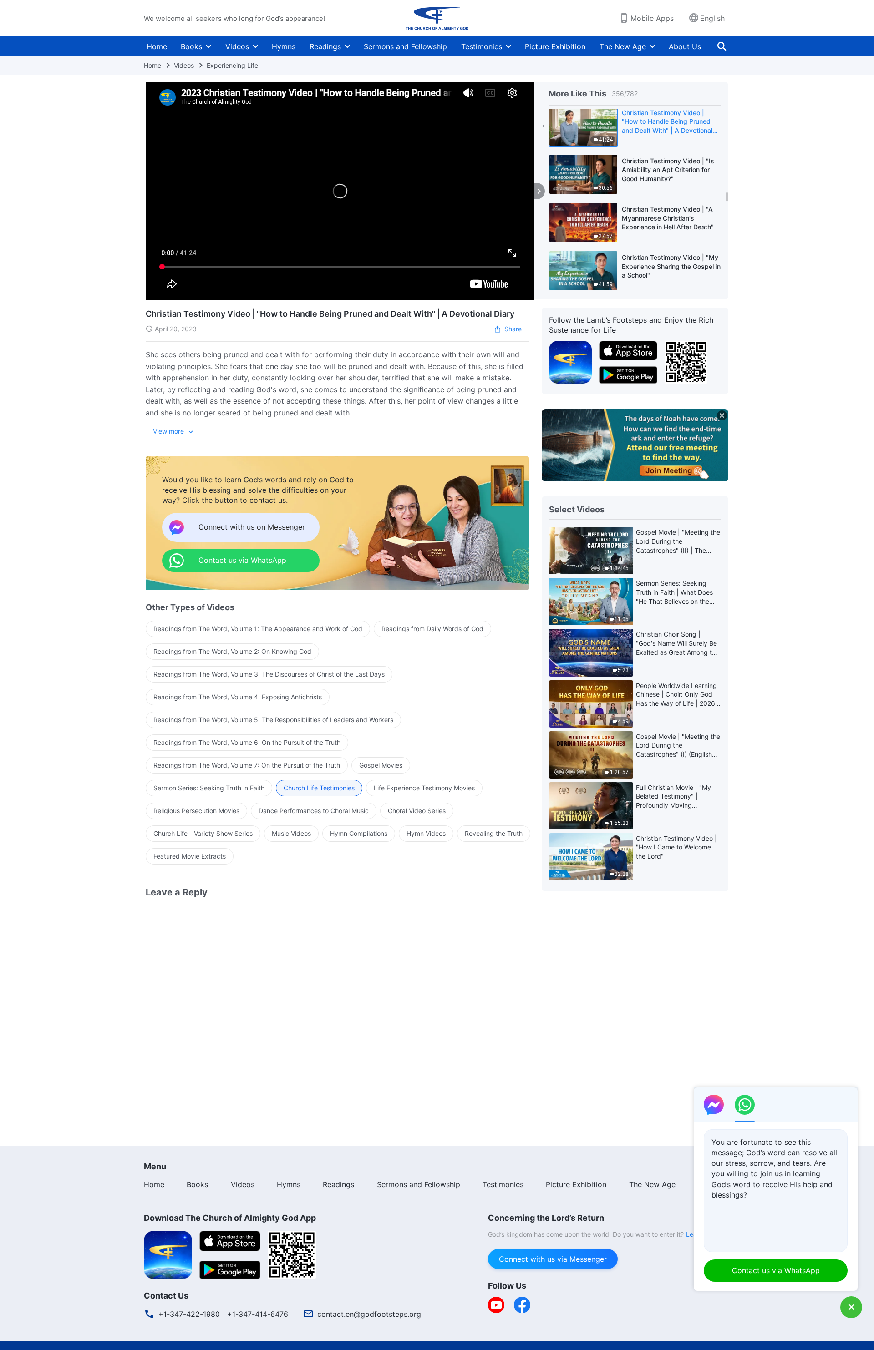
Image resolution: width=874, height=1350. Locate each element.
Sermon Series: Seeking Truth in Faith (208, 788)
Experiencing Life (232, 65)
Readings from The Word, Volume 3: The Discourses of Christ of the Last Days (269, 674)
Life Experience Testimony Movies (424, 788)
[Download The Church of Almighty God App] (168, 1254)
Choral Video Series (417, 810)
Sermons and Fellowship (405, 46)
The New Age (623, 46)
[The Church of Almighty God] (437, 18)
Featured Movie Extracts (189, 856)
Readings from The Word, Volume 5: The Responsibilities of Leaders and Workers (273, 719)
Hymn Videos (426, 833)
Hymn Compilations (358, 833)
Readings (325, 46)
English (712, 18)
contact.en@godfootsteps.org (369, 1314)
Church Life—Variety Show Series (203, 833)
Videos (237, 46)
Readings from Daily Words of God (432, 628)
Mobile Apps (652, 18)
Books (191, 46)
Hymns (283, 46)
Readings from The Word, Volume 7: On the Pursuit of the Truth (246, 765)
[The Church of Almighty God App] (570, 361)
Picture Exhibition (555, 46)
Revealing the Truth (494, 833)
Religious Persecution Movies (196, 810)
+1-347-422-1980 (189, 1314)
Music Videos (291, 833)
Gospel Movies (380, 765)
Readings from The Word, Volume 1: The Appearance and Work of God (257, 628)
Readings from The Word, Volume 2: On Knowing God (232, 651)
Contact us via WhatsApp (776, 1270)
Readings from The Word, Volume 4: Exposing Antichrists (237, 697)
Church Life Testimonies (319, 788)
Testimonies (481, 46)
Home (157, 46)
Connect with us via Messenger (553, 1259)
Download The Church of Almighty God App (230, 1218)
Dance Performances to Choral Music (314, 810)
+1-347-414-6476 (257, 1314)
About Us (685, 46)
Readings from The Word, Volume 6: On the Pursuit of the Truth (246, 742)
